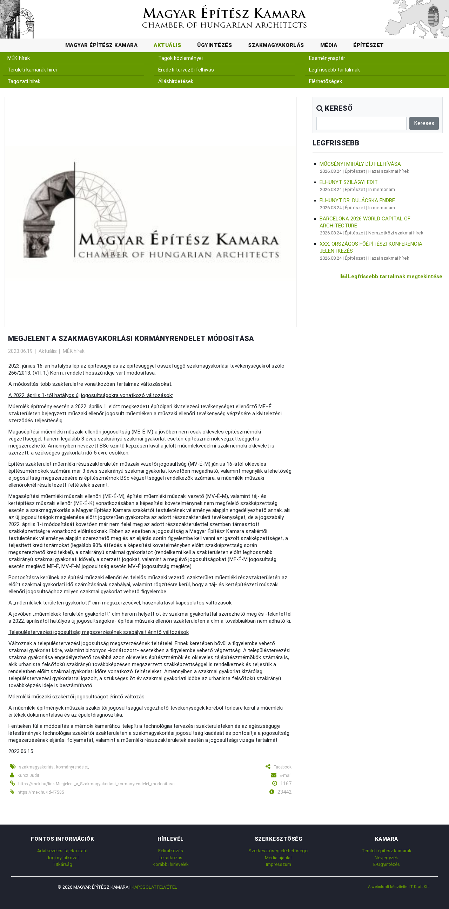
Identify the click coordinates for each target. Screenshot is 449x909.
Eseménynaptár (327, 58)
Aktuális (167, 45)
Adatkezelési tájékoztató (62, 850)
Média (328, 45)
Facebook (282, 767)
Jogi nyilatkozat (62, 857)
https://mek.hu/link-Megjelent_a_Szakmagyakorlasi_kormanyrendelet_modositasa (96, 783)
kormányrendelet (72, 767)
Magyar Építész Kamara (101, 45)
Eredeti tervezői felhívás (186, 70)
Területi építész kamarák (386, 850)
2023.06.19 (20, 351)
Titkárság (62, 864)
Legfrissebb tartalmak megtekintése (394, 276)
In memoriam (381, 189)
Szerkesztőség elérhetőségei (278, 850)
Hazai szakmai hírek (388, 171)
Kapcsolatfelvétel (154, 887)
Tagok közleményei (180, 58)
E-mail (285, 775)
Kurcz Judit (28, 775)
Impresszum (278, 864)
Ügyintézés (214, 45)
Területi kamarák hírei (32, 70)
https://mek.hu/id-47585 (41, 792)
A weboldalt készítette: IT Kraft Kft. (399, 886)
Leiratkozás (170, 857)
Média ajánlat (278, 857)
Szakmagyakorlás (276, 45)
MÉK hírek (18, 58)
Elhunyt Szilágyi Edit (349, 182)
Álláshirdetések (175, 81)
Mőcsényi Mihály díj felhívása (360, 164)
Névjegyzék (386, 857)
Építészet (368, 45)
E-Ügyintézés (386, 864)
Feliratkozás (170, 850)
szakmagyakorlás (36, 767)
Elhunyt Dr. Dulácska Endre (357, 200)
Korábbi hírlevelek (171, 864)
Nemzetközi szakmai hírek (395, 232)
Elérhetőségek (325, 81)
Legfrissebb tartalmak (334, 70)
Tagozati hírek (23, 81)
